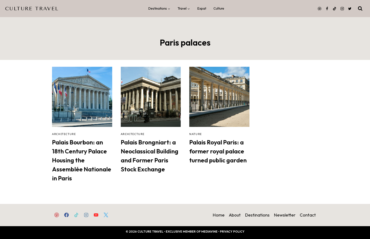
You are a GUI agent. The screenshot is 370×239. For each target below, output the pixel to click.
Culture (218, 8)
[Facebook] (327, 8)
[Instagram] (342, 8)
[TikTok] (334, 8)
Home (219, 215)
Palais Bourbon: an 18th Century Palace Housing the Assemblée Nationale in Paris (81, 160)
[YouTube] (96, 214)
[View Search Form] (360, 8)
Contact (308, 215)
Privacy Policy (232, 231)
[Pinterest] (319, 8)
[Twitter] (349, 8)
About (235, 215)
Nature (195, 134)
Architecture (64, 134)
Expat (201, 8)
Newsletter (284, 215)
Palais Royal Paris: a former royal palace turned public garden (218, 151)
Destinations (257, 215)
